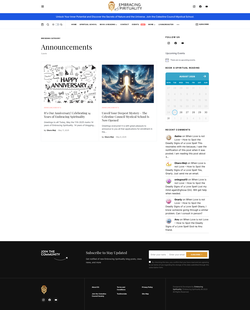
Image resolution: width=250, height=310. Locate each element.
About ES (95, 287)
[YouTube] (206, 6)
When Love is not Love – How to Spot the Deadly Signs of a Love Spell (185, 140)
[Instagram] (194, 6)
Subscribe (204, 24)
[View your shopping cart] (42, 24)
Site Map (145, 294)
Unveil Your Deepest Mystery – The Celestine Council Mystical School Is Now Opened (125, 116)
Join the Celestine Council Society (99, 295)
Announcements (52, 108)
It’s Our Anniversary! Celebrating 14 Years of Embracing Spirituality (67, 114)
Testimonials (122, 294)
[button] (42, 6)
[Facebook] (200, 6)
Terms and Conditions (121, 288)
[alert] (187, 60)
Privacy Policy (147, 287)
